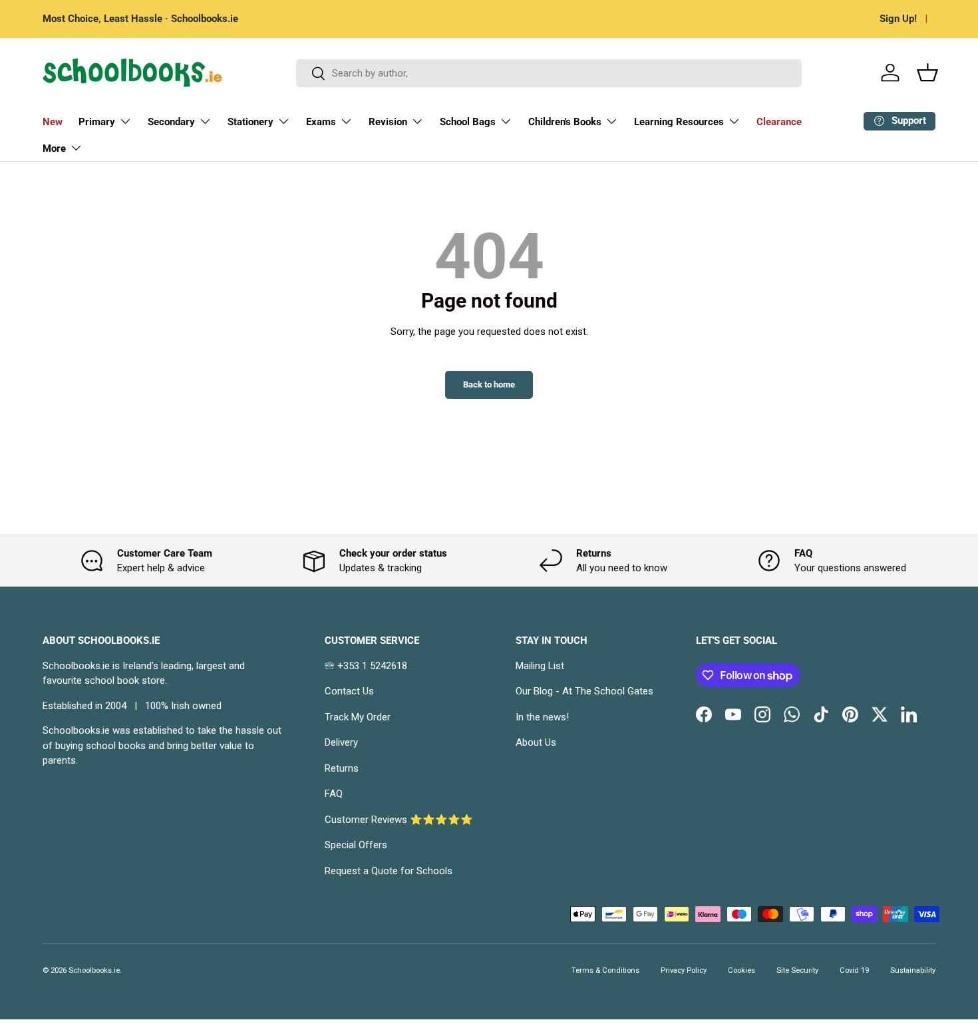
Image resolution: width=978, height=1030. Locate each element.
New (53, 122)
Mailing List (540, 666)
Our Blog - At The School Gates (584, 691)
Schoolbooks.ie (94, 970)
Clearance (779, 122)
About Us (536, 742)
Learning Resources (679, 122)
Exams (321, 122)
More (54, 148)
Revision (388, 122)
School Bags (468, 122)
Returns (342, 768)
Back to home (489, 384)
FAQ (334, 794)
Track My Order (358, 717)
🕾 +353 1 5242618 (366, 666)
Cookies (741, 970)
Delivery (341, 742)
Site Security (797, 970)
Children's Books (564, 122)
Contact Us (349, 691)
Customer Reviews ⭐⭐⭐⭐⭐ (399, 820)
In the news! (542, 717)
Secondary (171, 122)
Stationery (250, 122)
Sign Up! (898, 19)
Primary (97, 122)
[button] (927, 72)
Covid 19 (854, 970)
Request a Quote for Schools (388, 871)
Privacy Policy (684, 970)
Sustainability (912, 970)
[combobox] (549, 73)
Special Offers (356, 845)
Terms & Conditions (605, 970)
